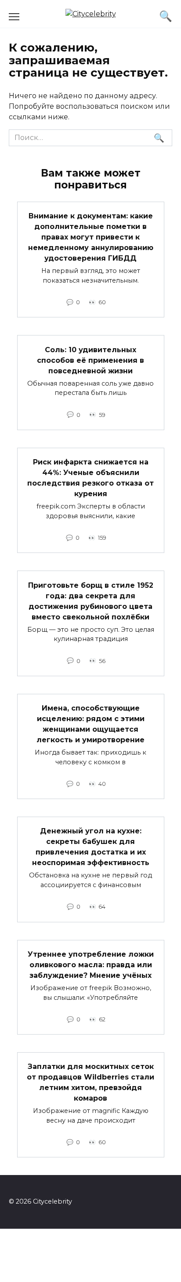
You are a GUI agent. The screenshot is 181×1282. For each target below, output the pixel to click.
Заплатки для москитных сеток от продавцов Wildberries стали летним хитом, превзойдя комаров (90, 1082)
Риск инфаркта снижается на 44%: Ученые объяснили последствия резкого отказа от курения (90, 478)
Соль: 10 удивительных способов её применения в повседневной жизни (90, 360)
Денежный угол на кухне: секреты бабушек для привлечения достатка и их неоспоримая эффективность (90, 847)
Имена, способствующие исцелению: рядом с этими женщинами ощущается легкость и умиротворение (90, 724)
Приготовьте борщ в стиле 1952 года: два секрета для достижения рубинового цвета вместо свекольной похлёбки (90, 601)
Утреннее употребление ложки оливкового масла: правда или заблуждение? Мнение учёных (91, 965)
